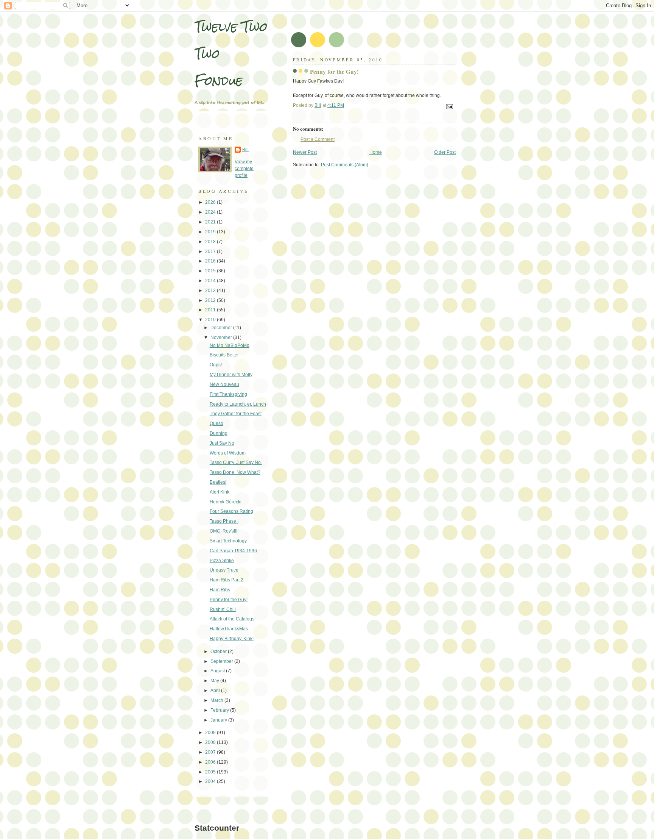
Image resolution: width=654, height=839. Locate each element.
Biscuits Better (224, 355)
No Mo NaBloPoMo (229, 345)
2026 (211, 202)
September (222, 661)
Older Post (445, 152)
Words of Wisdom (228, 453)
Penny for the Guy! (229, 599)
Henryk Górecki (225, 502)
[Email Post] (449, 106)
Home (375, 152)
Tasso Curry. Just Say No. (236, 462)
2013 (211, 290)
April (215, 690)
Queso (216, 423)
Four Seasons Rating (231, 511)
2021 (211, 222)
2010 (211, 319)
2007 (211, 752)
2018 (211, 241)
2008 (211, 742)
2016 (211, 261)
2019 (211, 231)
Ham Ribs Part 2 (226, 580)
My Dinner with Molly (231, 374)
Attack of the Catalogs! (232, 619)
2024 (211, 212)
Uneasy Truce (224, 570)
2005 (211, 772)
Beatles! (218, 482)
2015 (211, 270)
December (221, 327)
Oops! (216, 364)
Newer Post (305, 152)
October (219, 651)
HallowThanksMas (229, 628)
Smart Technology (228, 541)
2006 (211, 762)
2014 (211, 280)
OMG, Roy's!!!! (224, 531)
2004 (211, 781)
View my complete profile (244, 168)
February (220, 710)
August (218, 670)
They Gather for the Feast (236, 413)
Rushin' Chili (223, 609)
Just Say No (222, 443)
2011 (211, 309)
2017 (211, 251)
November (221, 337)
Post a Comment (318, 139)
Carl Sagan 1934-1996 (233, 550)
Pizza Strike (222, 560)
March (217, 700)
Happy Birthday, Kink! (232, 638)
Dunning (218, 433)
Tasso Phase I (224, 521)
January (219, 720)
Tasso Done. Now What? (235, 472)
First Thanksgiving (228, 394)
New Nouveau (224, 384)
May (215, 680)
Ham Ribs (220, 589)
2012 (211, 300)
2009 (211, 732)
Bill (245, 149)
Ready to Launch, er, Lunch (238, 404)
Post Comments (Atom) (344, 164)
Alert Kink (219, 492)
